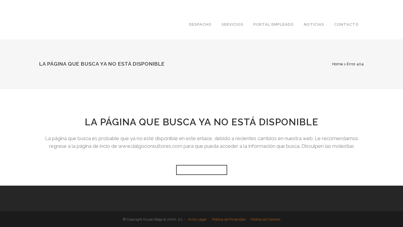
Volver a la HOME (202, 170)
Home (337, 64)
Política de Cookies (265, 219)
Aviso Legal (197, 219)
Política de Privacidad (228, 219)
